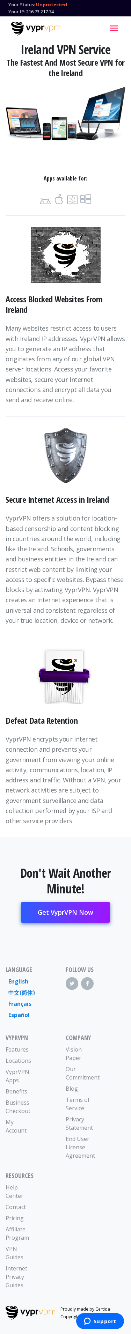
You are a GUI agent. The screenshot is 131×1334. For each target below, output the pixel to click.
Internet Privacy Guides (16, 1277)
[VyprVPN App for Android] (45, 199)
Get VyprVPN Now (65, 912)
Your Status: (21, 4)
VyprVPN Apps (17, 1076)
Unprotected (51, 4)
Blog (72, 1088)
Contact (16, 1207)
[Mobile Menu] (114, 28)
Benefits (16, 1091)
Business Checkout (18, 1107)
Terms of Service (78, 1104)
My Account (16, 1126)
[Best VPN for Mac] (72, 199)
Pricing (15, 1218)
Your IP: (16, 11)
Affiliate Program (17, 1233)
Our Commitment (81, 1073)
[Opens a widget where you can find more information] (100, 1322)
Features (17, 1049)
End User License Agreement (80, 1147)
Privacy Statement (79, 1123)
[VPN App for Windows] (86, 199)
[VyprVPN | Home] (35, 29)
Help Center (14, 1192)
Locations (18, 1060)
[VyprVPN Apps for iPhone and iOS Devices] (59, 199)
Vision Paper (74, 1054)
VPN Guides (14, 1253)
